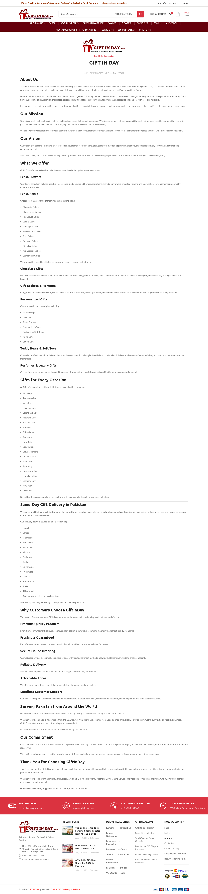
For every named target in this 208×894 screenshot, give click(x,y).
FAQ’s (167, 833)
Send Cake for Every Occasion (144, 839)
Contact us (169, 843)
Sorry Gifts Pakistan (144, 833)
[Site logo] (36, 13)
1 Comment (95, 838)
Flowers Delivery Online (146, 854)
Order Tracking (171, 848)
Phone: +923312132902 (33, 855)
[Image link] (38, 826)
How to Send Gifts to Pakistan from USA (85, 847)
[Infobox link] (26, 806)
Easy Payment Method (175, 853)
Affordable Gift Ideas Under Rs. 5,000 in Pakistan (85, 863)
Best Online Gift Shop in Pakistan (146, 848)
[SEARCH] (140, 14)
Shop (166, 827)
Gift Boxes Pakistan (144, 827)
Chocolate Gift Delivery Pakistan (146, 861)
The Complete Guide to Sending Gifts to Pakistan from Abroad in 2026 (87, 830)
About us (168, 838)
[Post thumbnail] (67, 832)
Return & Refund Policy (175, 858)
